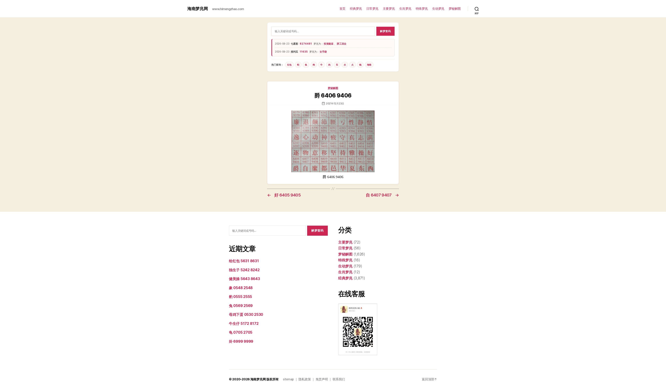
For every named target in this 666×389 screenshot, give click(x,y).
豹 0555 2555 (240, 296)
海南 (369, 64)
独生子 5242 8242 (244, 270)
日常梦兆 (372, 8)
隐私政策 (304, 379)
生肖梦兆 (405, 8)
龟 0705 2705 (240, 332)
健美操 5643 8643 (244, 279)
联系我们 (339, 379)
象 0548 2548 (241, 288)
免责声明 (322, 379)
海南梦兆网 (197, 9)
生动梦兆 (438, 8)
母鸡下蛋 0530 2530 (246, 314)
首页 (342, 8)
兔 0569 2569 (241, 305)
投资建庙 (329, 43)
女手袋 (323, 51)
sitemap (288, 379)
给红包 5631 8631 (244, 261)
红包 (289, 64)
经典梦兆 (356, 8)
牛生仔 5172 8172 (244, 323)
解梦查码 (385, 31)
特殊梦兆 (422, 8)
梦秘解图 (455, 8)
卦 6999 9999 (241, 341)
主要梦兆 (389, 8)
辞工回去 (341, 43)
